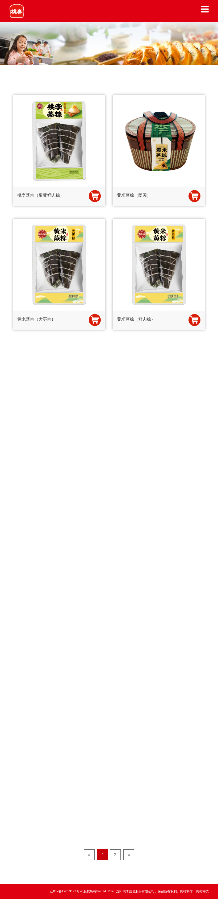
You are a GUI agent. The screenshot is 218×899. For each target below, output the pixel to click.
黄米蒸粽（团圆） (134, 195)
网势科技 (202, 891)
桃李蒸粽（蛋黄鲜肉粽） (40, 195)
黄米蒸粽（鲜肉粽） (136, 319)
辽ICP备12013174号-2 (66, 891)
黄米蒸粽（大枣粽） (36, 319)
